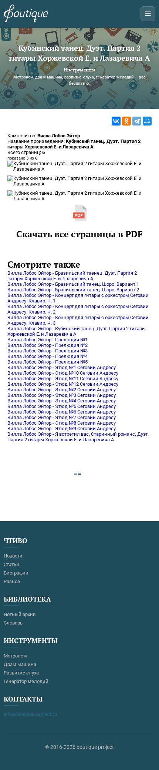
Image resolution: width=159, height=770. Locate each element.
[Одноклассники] (126, 121)
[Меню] (148, 13)
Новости (13, 556)
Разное (12, 581)
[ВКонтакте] (116, 121)
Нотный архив (19, 614)
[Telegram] (136, 121)
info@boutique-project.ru (30, 714)
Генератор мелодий (26, 681)
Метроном (15, 656)
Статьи (11, 564)
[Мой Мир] (147, 121)
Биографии (16, 573)
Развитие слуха (21, 673)
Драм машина (20, 664)
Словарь (13, 623)
